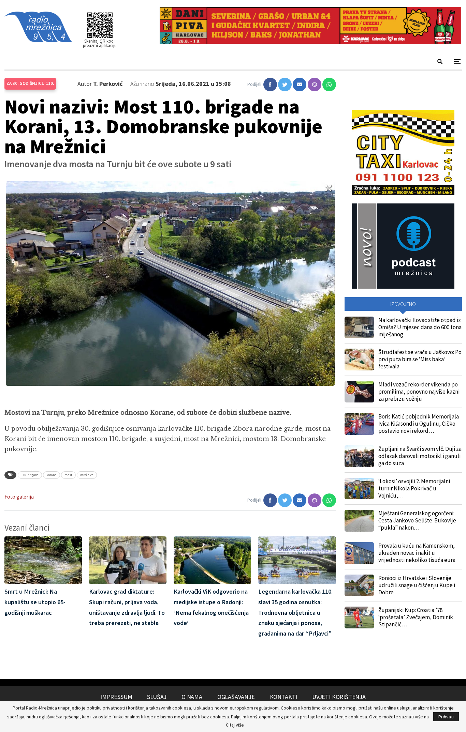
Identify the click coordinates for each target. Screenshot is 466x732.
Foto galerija (19, 496)
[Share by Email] (299, 84)
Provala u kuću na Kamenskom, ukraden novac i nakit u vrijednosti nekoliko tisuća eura (416, 553)
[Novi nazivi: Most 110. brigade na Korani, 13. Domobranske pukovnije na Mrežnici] (270, 84)
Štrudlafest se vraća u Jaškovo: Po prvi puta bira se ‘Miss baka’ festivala (420, 359)
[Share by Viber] (314, 84)
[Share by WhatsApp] (329, 84)
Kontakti (283, 697)
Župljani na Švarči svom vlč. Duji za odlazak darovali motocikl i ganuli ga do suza (420, 456)
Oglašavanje (236, 697)
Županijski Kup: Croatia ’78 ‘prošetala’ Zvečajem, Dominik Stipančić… (415, 617)
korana (51, 475)
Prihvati (446, 717)
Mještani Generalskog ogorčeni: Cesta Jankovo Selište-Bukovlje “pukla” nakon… (417, 520)
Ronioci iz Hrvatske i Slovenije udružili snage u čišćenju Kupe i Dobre (416, 585)
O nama (191, 697)
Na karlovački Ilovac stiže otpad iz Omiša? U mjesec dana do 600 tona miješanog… (420, 327)
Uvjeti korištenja (339, 697)
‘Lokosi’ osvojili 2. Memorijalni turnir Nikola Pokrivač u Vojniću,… (414, 488)
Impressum (116, 697)
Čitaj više (235, 724)
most (68, 475)
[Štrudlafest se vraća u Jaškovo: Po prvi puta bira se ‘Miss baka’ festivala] (359, 359)
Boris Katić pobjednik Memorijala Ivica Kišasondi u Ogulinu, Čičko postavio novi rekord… (418, 423)
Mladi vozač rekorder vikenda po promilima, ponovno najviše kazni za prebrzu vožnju (419, 391)
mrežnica (86, 475)
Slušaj (156, 697)
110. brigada (30, 475)
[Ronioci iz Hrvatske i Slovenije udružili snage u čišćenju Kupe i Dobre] (359, 585)
